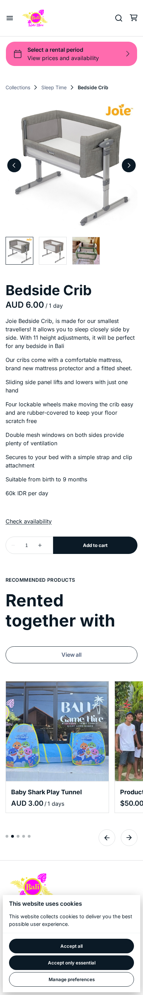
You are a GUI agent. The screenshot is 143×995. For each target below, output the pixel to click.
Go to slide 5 (29, 836)
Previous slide (107, 837)
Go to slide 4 (23, 836)
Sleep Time (54, 87)
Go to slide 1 (7, 836)
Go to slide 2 (12, 836)
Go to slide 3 (18, 836)
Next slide (129, 837)
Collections (18, 87)
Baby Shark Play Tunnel (46, 792)
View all (71, 654)
